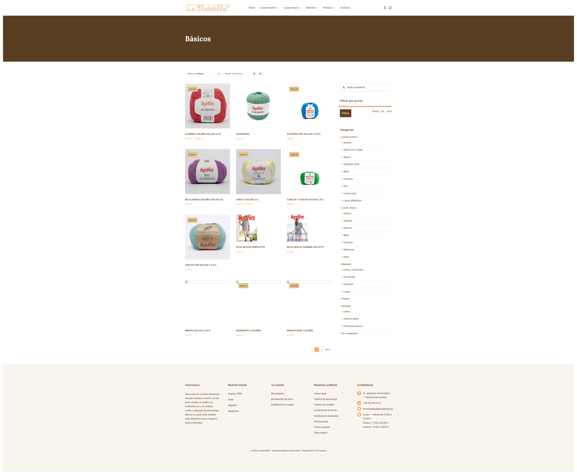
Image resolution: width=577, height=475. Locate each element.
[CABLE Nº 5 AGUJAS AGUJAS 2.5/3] (309, 171)
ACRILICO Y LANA (352, 149)
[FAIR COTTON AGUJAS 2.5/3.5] (207, 237)
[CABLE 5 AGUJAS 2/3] (258, 171)
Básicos (347, 228)
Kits (345, 186)
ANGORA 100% (351, 164)
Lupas (346, 291)
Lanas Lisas (349, 193)
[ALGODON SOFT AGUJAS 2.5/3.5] (309, 106)
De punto (348, 284)
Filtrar (345, 113)
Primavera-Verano (352, 326)
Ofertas (346, 298)
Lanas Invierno (349, 137)
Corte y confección (353, 269)
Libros (346, 311)
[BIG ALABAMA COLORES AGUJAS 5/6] (207, 171)
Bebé (346, 171)
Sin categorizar (350, 333)
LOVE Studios (320, 450)
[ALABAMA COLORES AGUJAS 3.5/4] (207, 106)
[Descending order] (219, 74)
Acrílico (347, 142)
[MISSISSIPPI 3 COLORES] (258, 302)
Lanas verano (349, 207)
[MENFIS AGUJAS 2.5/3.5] (207, 302)
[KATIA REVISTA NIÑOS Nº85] (258, 228)
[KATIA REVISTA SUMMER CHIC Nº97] (309, 228)
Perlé (346, 257)
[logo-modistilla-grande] (207, 4)
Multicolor (348, 249)
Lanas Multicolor (352, 200)
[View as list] (260, 74)
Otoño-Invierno (351, 318)
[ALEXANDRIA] (258, 106)
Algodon (347, 220)
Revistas (346, 306)
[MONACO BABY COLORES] (309, 302)
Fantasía (348, 178)
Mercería (346, 264)
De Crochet (349, 277)
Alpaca (347, 157)
